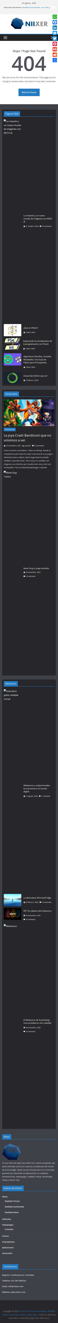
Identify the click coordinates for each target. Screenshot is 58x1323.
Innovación (7, 1253)
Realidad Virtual (12, 1201)
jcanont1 (27, 446)
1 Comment (45, 796)
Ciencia (5, 1236)
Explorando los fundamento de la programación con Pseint (37, 342)
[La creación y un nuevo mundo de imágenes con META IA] (12, 220)
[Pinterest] (54, 44)
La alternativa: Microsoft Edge (37, 897)
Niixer (5, 1196)
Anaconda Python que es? (35, 375)
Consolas (9, 1229)
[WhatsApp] (54, 16)
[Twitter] (54, 38)
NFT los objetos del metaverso (37, 910)
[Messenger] (54, 33)
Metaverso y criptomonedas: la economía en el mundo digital (36, 788)
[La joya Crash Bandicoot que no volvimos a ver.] (29, 412)
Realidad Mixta (12, 1212)
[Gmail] (54, 49)
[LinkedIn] (54, 27)
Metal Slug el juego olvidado (36, 568)
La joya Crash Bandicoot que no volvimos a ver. (27, 437)
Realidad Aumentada (14, 1206)
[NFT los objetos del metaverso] (12, 915)
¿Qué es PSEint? (30, 327)
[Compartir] (54, 60)
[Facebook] (54, 22)
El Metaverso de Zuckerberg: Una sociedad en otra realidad (37, 1021)
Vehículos (6, 1219)
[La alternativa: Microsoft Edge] (12, 900)
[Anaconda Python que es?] (12, 378)
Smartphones (8, 1242)
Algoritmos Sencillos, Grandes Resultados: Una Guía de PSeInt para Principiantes (37, 359)
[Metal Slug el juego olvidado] (12, 572)
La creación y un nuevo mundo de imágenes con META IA (37, 218)
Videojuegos (10, 429)
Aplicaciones (8, 1247)
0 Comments (47, 226)
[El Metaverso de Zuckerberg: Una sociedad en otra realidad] (12, 1025)
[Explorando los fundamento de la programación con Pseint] (12, 345)
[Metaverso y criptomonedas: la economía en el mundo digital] (12, 790)
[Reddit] (54, 54)
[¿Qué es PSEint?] (12, 330)
